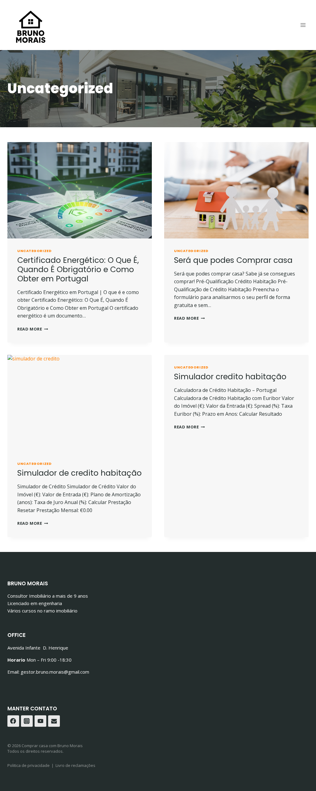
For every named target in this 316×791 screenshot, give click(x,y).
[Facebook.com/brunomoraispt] (13, 721)
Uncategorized (34, 250)
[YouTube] (40, 721)
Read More (32, 329)
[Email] (54, 721)
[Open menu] (303, 25)
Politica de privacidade (28, 765)
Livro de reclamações (75, 765)
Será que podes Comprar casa (233, 260)
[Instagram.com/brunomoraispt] (27, 721)
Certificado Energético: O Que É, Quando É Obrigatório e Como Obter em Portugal (78, 269)
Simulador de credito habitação (79, 473)
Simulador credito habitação (230, 376)
